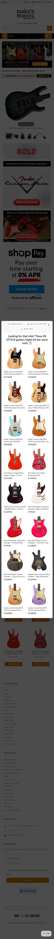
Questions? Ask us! (15, 324)
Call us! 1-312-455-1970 (36, 324)
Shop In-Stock (27, 329)
